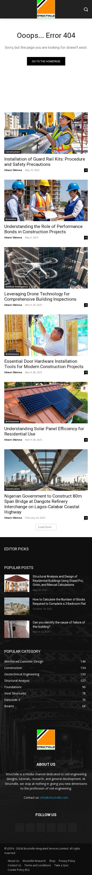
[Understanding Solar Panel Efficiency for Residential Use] (46, 402)
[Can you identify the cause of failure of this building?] (16, 629)
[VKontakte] (72, 827)
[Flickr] (41, 827)
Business (11, 219)
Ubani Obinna (13, 170)
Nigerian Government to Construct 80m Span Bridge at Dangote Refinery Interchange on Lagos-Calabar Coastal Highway (43, 504)
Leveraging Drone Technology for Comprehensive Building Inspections (40, 296)
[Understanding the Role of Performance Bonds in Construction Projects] (46, 200)
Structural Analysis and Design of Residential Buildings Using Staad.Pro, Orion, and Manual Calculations (58, 580)
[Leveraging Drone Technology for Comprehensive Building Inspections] (46, 268)
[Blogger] (19, 827)
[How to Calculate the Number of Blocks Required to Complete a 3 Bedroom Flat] (16, 606)
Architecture (12, 354)
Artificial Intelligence (17, 286)
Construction (13, 151)
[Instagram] (51, 827)
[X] (62, 827)
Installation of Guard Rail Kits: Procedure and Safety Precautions (44, 162)
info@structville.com (54, 797)
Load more (45, 527)
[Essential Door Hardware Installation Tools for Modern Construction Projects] (46, 335)
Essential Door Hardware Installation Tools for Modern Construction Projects (43, 364)
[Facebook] (30, 827)
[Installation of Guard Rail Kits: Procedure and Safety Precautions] (46, 133)
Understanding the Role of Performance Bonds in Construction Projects (43, 229)
